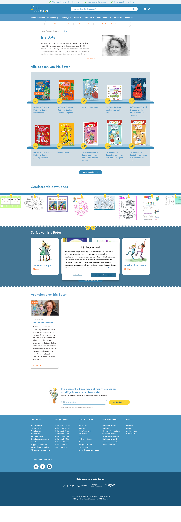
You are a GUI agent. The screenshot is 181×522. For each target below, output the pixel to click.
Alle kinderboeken (38, 17)
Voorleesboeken (36, 425)
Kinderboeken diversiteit (39, 442)
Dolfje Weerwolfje (85, 431)
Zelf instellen (77, 275)
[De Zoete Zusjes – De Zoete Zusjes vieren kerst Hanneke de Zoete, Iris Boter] (42, 94)
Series (76, 17)
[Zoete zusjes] (127, 207)
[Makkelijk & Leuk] (136, 256)
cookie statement (107, 268)
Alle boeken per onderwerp (40, 450)
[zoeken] (135, 9)
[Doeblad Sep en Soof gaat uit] (151, 207)
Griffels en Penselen (109, 433)
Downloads (88, 17)
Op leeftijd (65, 17)
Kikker (81, 436)
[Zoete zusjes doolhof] (80, 207)
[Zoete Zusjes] (10, 207)
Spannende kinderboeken (40, 447)
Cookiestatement (105, 496)
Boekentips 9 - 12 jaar (62, 439)
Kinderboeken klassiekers (40, 439)
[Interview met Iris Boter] (45, 334)
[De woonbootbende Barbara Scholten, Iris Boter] (90, 91)
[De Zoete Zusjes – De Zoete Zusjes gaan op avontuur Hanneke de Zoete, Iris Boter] (42, 140)
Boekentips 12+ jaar (62, 442)
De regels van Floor (85, 444)
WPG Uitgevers (103, 499)
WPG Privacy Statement (80, 407)
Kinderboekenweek (109, 425)
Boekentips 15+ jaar (62, 444)
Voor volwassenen (61, 447)
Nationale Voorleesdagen (111, 431)
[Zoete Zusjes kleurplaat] (33, 207)
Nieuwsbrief (130, 433)
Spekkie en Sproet (85, 439)
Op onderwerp (52, 17)
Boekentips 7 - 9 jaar (62, 436)
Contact (127, 17)
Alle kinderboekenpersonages (89, 450)
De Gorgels (83, 425)
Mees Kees (82, 442)
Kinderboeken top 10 (109, 439)
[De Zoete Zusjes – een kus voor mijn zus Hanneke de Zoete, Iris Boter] (114, 94)
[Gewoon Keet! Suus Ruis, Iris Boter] (66, 137)
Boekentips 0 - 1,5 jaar (62, 425)
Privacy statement (76, 496)
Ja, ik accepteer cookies (103, 275)
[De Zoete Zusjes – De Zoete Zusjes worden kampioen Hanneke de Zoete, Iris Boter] (66, 94)
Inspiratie (118, 17)
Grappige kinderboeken (39, 444)
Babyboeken (35, 433)
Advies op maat (103, 17)
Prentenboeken (36, 428)
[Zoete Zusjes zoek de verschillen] (57, 207)
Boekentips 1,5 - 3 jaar (62, 428)
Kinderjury (106, 428)
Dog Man (82, 428)
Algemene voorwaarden (90, 496)
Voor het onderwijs (109, 444)
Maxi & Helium (84, 447)
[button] (93, 227)
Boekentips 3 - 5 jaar (62, 431)
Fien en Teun (83, 433)
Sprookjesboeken (37, 436)
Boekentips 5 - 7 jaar (62, 433)
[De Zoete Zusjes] (45, 256)
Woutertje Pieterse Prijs (110, 436)
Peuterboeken (36, 431)
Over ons (129, 425)
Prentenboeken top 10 (110, 442)
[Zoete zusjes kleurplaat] (104, 207)
